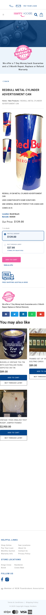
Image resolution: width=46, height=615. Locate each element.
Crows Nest (19, 568)
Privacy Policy (24, 554)
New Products (13, 101)
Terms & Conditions (15, 602)
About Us (22, 548)
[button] (8, 265)
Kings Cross (6, 565)
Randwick (18, 565)
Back (6, 81)
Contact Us (23, 551)
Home (4, 101)
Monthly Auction (8, 551)
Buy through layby (13, 383)
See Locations (24, 545)
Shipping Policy (32, 602)
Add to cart (11, 260)
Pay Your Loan (7, 548)
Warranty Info (7, 554)
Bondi (3, 568)
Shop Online (6, 545)
